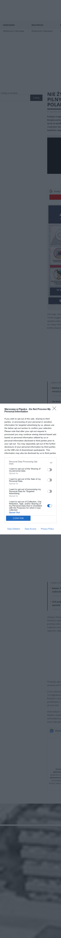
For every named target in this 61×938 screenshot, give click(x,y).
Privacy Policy (47, 529)
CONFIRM (18, 518)
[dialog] (30, 469)
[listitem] (30, 463)
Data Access (30, 529)
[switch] (49, 469)
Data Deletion (13, 529)
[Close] (55, 409)
